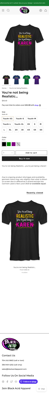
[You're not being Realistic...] (24, 230)
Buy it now (24, 159)
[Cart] (45, 10)
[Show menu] (3, 10)
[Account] (40, 10)
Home (4, 88)
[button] (8, 10)
